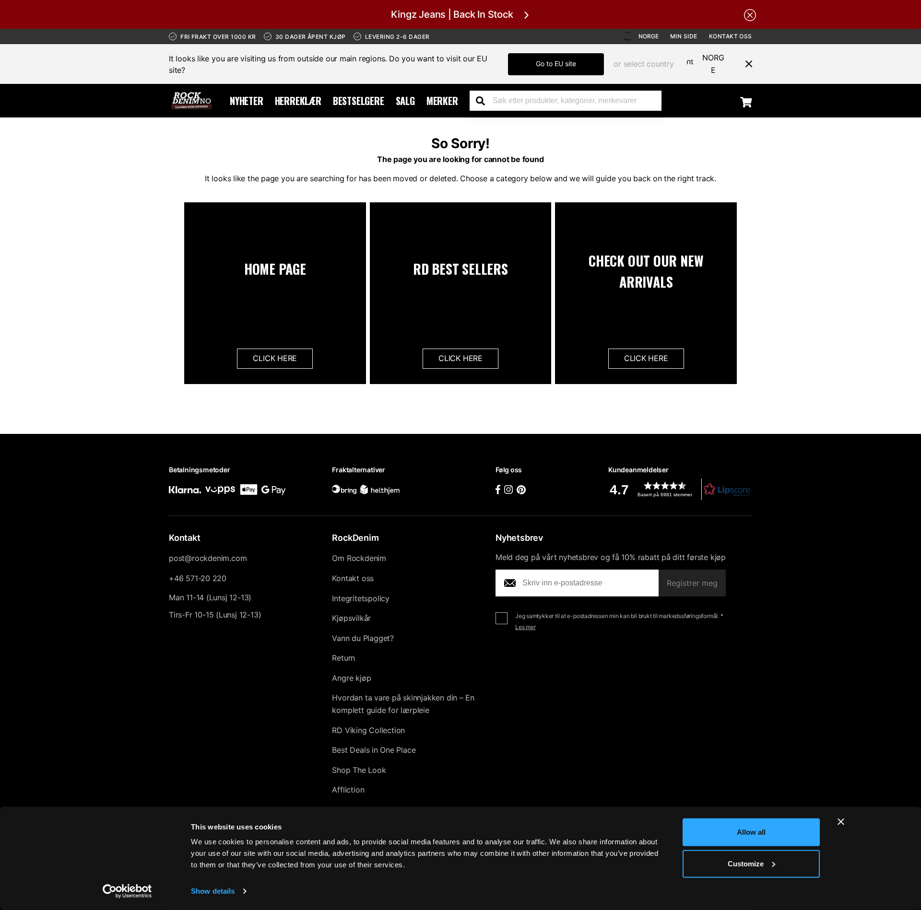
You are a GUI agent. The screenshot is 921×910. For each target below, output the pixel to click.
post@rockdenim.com (208, 558)
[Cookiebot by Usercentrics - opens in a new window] (127, 891)
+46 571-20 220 (197, 578)
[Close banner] (841, 821)
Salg (405, 100)
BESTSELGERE (358, 100)
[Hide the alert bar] (750, 14)
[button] (680, 489)
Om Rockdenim (359, 558)
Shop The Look (359, 770)
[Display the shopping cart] (746, 101)
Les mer (525, 626)
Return (343, 658)
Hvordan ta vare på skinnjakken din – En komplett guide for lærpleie (403, 704)
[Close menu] (745, 64)
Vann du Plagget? (363, 638)
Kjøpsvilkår (351, 618)
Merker (442, 100)
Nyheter (246, 100)
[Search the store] (484, 100)
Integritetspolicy (361, 598)
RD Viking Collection (368, 730)
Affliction (348, 789)
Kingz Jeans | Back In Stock (452, 14)
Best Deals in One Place (373, 750)
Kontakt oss (730, 36)
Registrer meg (692, 583)
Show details (213, 891)
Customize (746, 863)
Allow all (751, 832)
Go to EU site (556, 63)
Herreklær (298, 100)
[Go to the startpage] (191, 100)
